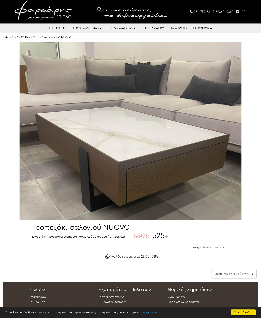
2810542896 (150, 256)
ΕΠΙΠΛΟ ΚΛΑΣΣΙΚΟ (120, 28)
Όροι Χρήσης (177, 297)
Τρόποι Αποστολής (111, 297)
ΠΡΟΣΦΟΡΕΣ (179, 28)
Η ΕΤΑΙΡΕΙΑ (56, 28)
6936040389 (224, 12)
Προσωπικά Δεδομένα (183, 302)
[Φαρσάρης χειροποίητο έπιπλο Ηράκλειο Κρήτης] (6, 37)
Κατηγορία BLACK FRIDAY (208, 247)
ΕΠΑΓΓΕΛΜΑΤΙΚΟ (152, 28)
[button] (238, 45)
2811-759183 (201, 12)
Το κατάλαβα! (243, 312)
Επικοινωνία (37, 297)
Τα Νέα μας (37, 302)
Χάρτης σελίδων (114, 302)
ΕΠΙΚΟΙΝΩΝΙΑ (202, 28)
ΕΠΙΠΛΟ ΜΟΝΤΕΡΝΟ (84, 28)
